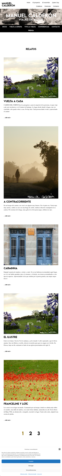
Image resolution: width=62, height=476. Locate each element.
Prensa (31, 30)
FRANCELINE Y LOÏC (16, 403)
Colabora (39, 6)
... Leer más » (7, 117)
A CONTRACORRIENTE (17, 201)
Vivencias (47, 6)
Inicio (28, 2)
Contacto (56, 6)
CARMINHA (10, 268)
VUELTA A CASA (13, 101)
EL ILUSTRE (10, 337)
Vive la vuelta (30, 27)
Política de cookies (23, 474)
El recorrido (46, 2)
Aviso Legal (39, 474)
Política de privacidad (32, 474)
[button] (59, 449)
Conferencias (43, 27)
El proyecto (36, 2)
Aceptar (31, 461)
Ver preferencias (31, 470)
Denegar (31, 465)
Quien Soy (55, 2)
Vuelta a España (15, 27)
